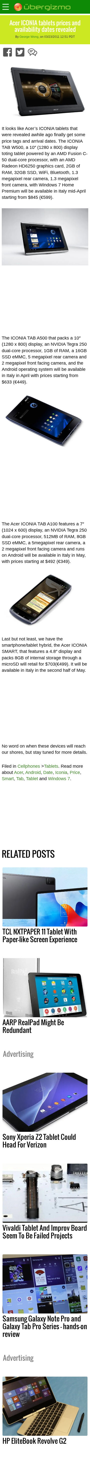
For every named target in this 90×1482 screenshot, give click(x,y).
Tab (20, 778)
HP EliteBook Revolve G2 (34, 1441)
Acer (18, 772)
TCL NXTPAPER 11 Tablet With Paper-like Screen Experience (39, 935)
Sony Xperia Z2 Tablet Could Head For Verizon (39, 1140)
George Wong (29, 37)
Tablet (32, 778)
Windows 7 (59, 778)
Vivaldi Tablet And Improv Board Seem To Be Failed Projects (44, 1231)
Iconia (61, 772)
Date (48, 772)
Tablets (51, 766)
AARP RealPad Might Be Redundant (33, 1026)
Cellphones (29, 766)
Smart (8, 778)
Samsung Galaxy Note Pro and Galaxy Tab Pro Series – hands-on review (44, 1326)
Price (75, 772)
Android (33, 772)
